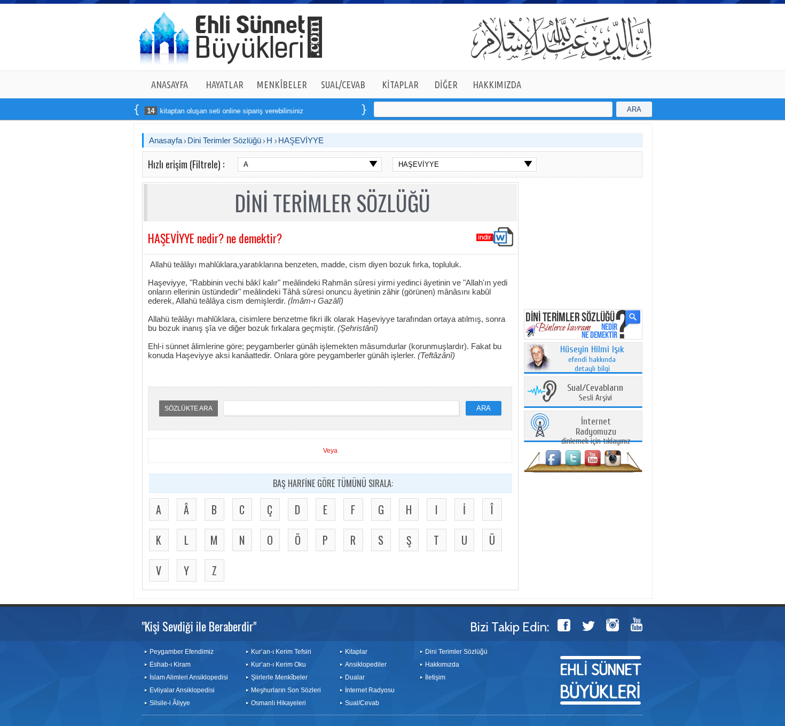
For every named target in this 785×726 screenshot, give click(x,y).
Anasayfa (165, 140)
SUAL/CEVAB (343, 84)
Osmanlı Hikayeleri (278, 703)
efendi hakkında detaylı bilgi (592, 359)
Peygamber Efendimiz (182, 651)
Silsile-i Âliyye (170, 703)
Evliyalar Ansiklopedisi (182, 690)
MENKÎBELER (282, 84)
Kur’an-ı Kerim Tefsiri (281, 651)
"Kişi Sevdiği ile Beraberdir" (199, 626)
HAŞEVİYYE (301, 140)
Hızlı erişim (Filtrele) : (186, 164)
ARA (634, 109)
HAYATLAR (225, 84)
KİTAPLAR (400, 84)
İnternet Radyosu (370, 690)
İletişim (435, 677)
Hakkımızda (442, 664)
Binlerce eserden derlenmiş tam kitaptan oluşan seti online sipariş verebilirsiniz (160, 111)
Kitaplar (356, 651)
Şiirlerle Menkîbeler (279, 677)
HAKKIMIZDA (497, 84)
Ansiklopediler (366, 664)
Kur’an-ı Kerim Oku (278, 664)
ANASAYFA (169, 84)
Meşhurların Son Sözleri (286, 690)
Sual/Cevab (362, 703)
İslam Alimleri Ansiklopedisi (189, 677)
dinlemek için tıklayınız (596, 432)
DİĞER (446, 84)
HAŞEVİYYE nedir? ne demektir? (215, 237)
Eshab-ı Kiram (170, 664)
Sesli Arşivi (595, 393)
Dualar (355, 677)
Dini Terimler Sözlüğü (224, 140)
